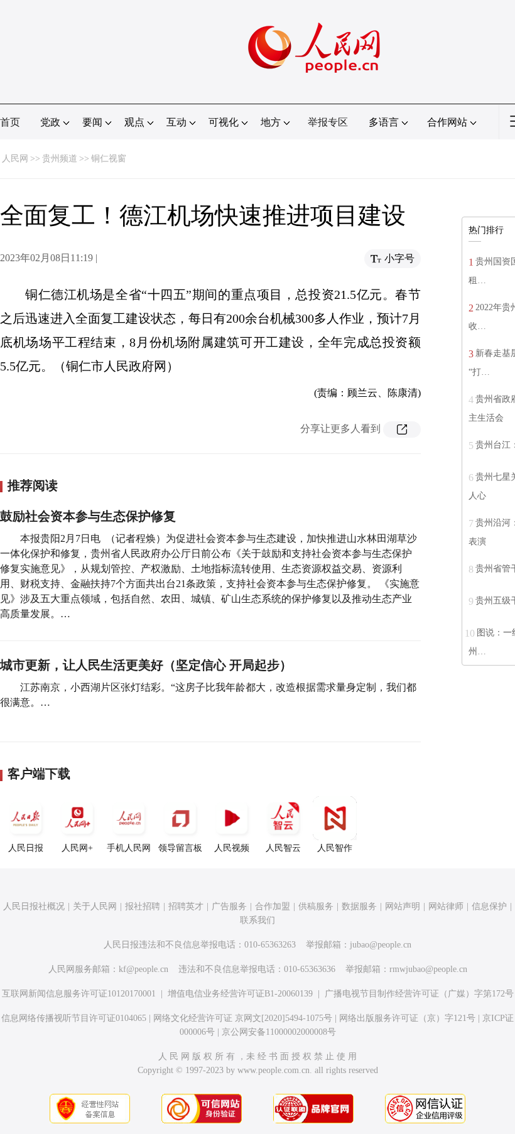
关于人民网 (95, 906)
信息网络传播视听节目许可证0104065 (73, 1018)
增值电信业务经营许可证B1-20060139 (240, 993)
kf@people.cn (143, 969)
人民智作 (334, 848)
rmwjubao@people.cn (428, 969)
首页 (10, 122)
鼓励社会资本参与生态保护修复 (88, 516)
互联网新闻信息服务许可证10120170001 (79, 993)
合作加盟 (272, 906)
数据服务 (359, 906)
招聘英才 (185, 906)
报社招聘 (142, 906)
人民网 (15, 158)
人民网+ (77, 848)
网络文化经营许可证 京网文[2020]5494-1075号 (242, 1018)
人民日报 (25, 848)
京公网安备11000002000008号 (279, 1032)
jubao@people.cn (380, 944)
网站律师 (446, 906)
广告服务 (229, 906)
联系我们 (257, 920)
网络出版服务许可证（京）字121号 (407, 1018)
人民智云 (283, 848)
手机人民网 (129, 848)
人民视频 (231, 848)
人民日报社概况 (34, 906)
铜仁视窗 (108, 158)
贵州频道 (59, 158)
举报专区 (328, 122)
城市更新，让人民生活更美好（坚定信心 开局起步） (146, 665)
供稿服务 (315, 906)
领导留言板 (180, 848)
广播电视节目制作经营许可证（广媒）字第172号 (419, 993)
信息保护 (489, 906)
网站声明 (402, 906)
